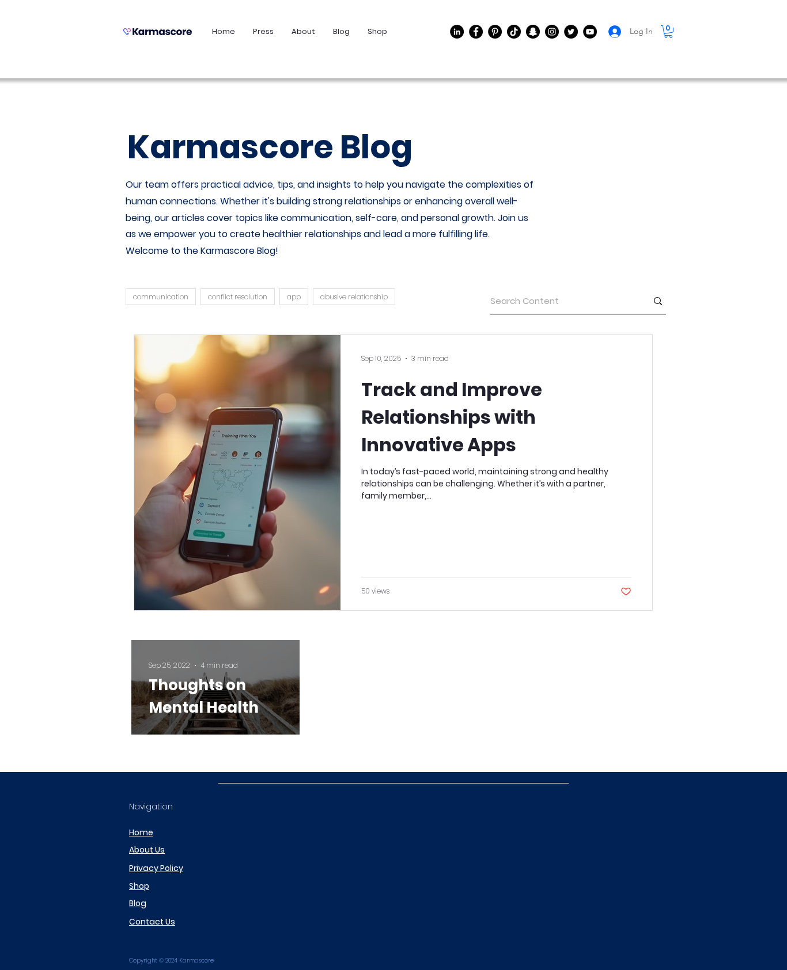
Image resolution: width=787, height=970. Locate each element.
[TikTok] (514, 32)
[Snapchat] (533, 32)
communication (160, 297)
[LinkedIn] (457, 32)
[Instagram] (552, 32)
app (294, 297)
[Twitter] (571, 32)
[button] (668, 31)
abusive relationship (354, 297)
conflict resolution (237, 297)
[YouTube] (590, 32)
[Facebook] (476, 32)
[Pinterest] (495, 32)
